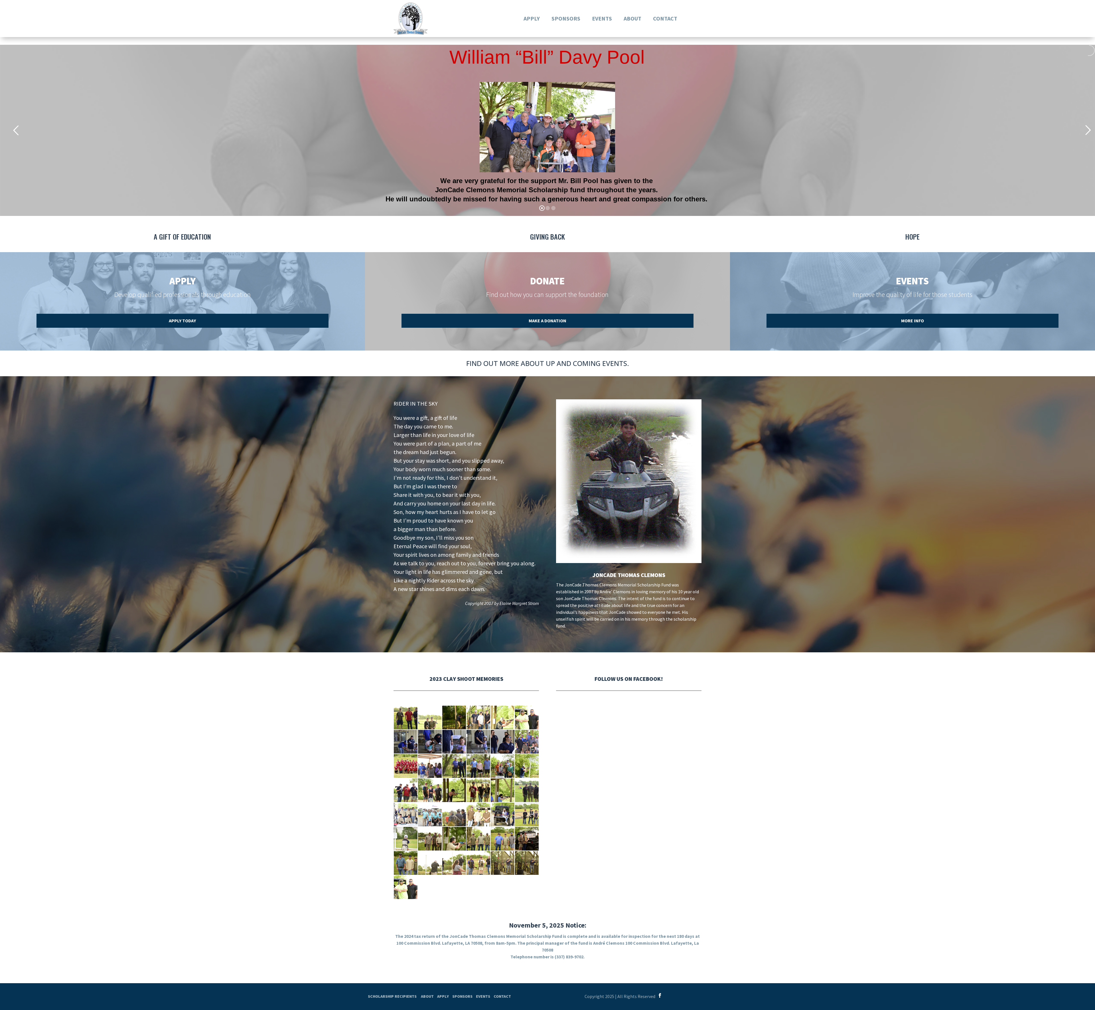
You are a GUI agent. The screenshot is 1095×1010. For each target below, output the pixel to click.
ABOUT (427, 996)
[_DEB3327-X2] (502, 863)
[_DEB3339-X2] (478, 839)
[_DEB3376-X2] (502, 814)
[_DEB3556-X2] (405, 742)
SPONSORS (462, 996)
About (632, 18)
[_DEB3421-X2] (405, 814)
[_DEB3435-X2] (478, 790)
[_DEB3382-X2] (478, 814)
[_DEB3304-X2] (454, 717)
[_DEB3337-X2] (502, 839)
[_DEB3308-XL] (502, 717)
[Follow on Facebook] (659, 995)
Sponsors (565, 18)
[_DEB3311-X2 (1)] (527, 717)
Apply (532, 18)
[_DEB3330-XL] (430, 863)
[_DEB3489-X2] (502, 742)
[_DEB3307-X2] (478, 717)
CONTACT (502, 996)
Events (602, 18)
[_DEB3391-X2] (454, 814)
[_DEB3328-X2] (478, 863)
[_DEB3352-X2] (430, 839)
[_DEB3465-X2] (478, 766)
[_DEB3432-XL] (502, 790)
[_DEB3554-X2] (430, 742)
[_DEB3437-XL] (454, 790)
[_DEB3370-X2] (527, 814)
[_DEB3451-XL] (527, 766)
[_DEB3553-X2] (454, 742)
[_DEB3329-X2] (454, 863)
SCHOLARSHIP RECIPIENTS (392, 996)
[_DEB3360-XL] (405, 839)
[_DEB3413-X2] (430, 814)
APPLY (443, 996)
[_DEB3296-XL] (430, 717)
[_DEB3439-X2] (430, 790)
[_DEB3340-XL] (454, 839)
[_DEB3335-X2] (527, 839)
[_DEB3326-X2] (527, 863)
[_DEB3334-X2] (405, 863)
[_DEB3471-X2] (430, 766)
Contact (665, 18)
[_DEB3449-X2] (405, 790)
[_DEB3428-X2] (527, 790)
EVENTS (483, 996)
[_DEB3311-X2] (405, 887)
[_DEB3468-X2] (454, 766)
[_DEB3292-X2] (405, 717)
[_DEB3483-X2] (527, 742)
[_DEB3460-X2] (502, 766)
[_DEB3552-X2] (478, 742)
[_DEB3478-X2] (405, 766)
